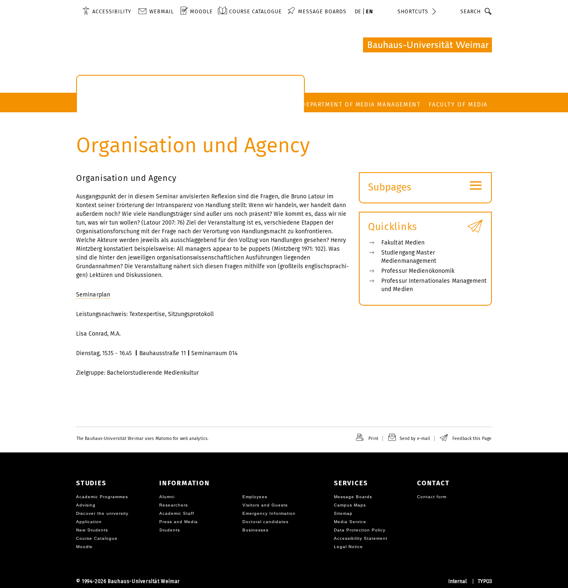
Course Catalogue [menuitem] (255, 11)
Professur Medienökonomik (417, 270)
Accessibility (111, 11)
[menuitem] (107, 11)
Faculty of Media (458, 104)
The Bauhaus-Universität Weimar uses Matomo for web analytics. (142, 438)
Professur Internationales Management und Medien (434, 285)
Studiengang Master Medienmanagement (409, 256)
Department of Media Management (361, 104)
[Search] (488, 11)
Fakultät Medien (403, 242)
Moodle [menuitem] (201, 11)
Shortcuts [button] (413, 11)
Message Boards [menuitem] (322, 11)
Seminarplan (93, 294)
